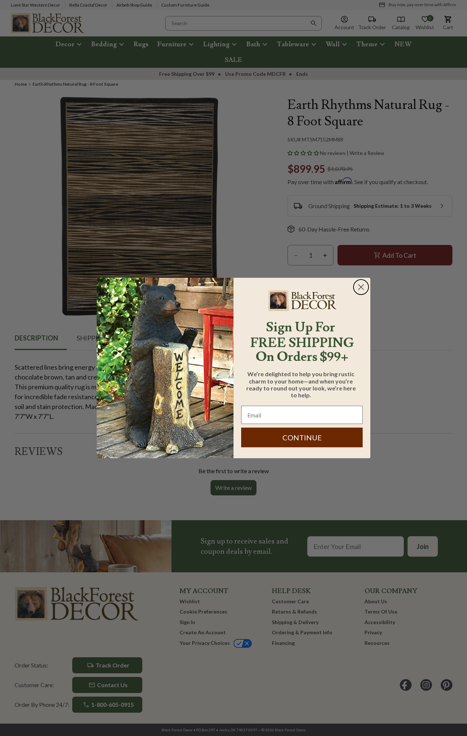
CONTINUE (302, 437)
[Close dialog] (361, 287)
